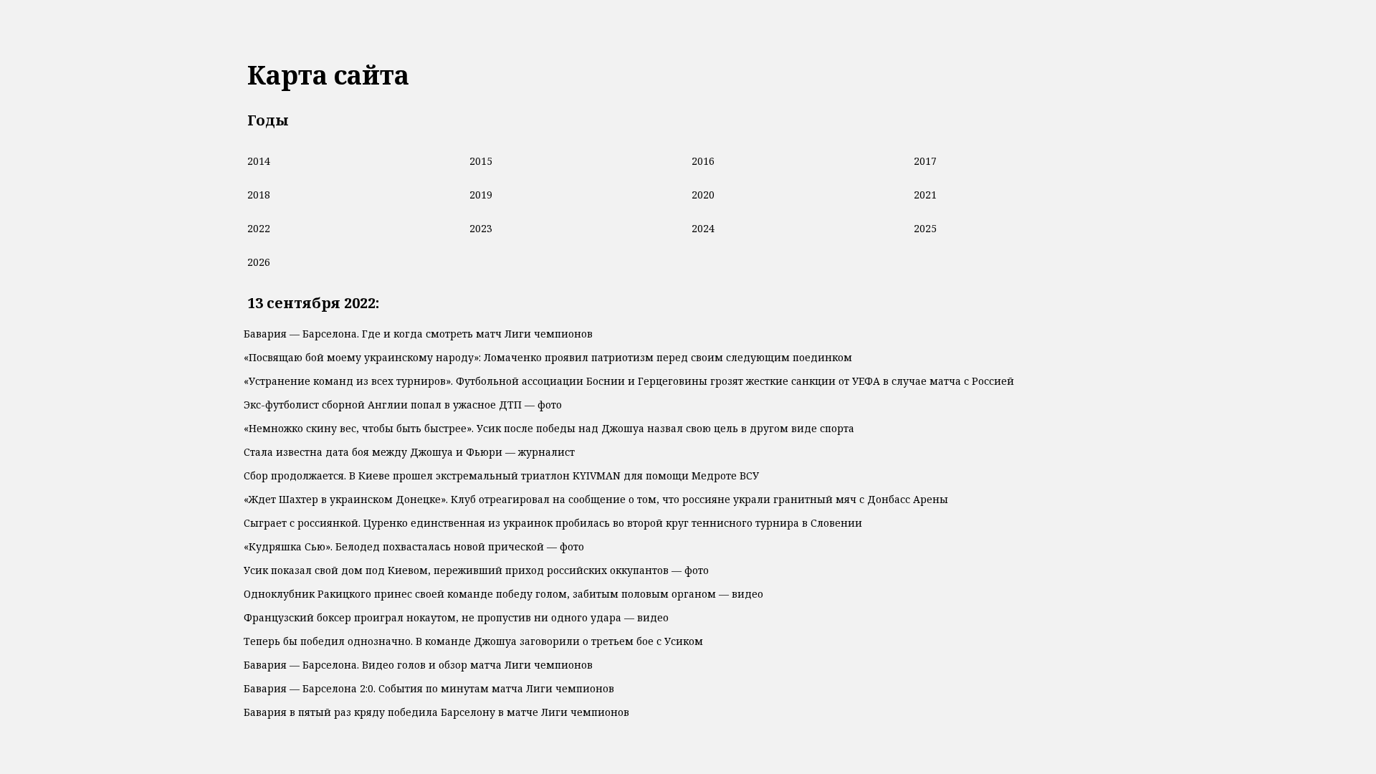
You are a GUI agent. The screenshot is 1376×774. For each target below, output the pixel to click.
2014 (258, 161)
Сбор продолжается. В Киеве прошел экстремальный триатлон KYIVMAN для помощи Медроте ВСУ (501, 475)
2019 (480, 194)
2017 (925, 161)
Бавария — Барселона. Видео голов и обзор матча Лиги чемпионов (418, 665)
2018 (258, 194)
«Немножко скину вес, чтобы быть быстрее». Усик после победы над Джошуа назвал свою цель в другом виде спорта (549, 428)
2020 (703, 194)
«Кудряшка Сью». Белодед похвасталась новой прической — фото (414, 546)
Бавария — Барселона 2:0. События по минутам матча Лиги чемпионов (429, 688)
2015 (480, 161)
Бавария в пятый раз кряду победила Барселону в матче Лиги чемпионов (436, 712)
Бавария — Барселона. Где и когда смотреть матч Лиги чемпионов (418, 333)
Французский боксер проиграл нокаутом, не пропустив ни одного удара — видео (456, 617)
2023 (480, 228)
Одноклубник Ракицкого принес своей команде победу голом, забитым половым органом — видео (503, 594)
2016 (703, 161)
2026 (258, 262)
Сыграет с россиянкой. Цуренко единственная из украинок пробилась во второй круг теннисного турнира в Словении (553, 523)
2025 (925, 228)
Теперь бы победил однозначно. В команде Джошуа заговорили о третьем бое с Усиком (473, 641)
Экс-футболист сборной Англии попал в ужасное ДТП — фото (403, 404)
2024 (703, 228)
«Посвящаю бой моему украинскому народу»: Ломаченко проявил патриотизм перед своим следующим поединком (548, 357)
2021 (925, 194)
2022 (258, 228)
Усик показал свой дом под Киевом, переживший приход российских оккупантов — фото (476, 570)
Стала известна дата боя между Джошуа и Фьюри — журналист (409, 452)
